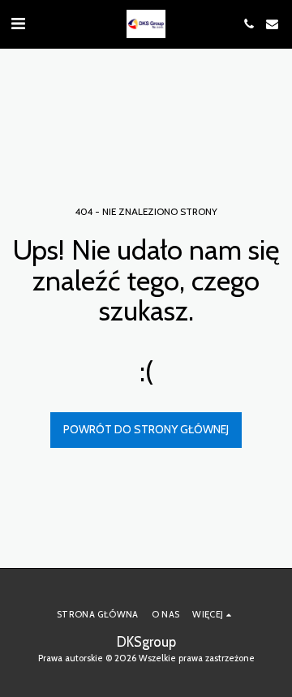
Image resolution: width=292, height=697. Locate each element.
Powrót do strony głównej (146, 429)
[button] (18, 23)
